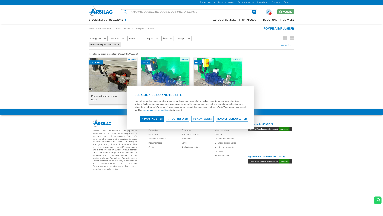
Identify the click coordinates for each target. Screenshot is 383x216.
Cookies (218, 134)
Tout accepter (152, 118)
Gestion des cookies (224, 138)
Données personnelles (225, 142)
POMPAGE (129, 28)
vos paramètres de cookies (155, 109)
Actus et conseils (224, 20)
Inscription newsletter (225, 147)
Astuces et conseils (157, 138)
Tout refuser (179, 118)
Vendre (287, 12)
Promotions (269, 20)
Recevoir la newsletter (232, 118)
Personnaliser (202, 118)
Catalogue (249, 20)
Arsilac (92, 28)
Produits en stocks (190, 134)
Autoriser (284, 129)
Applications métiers (224, 2)
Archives (219, 151)
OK (254, 11)
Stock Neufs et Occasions (106, 20)
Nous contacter (222, 155)
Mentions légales (223, 130)
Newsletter (262, 2)
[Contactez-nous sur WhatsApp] (378, 200)
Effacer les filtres (285, 45)
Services (288, 20)
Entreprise (205, 2)
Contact (276, 2)
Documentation (246, 2)
